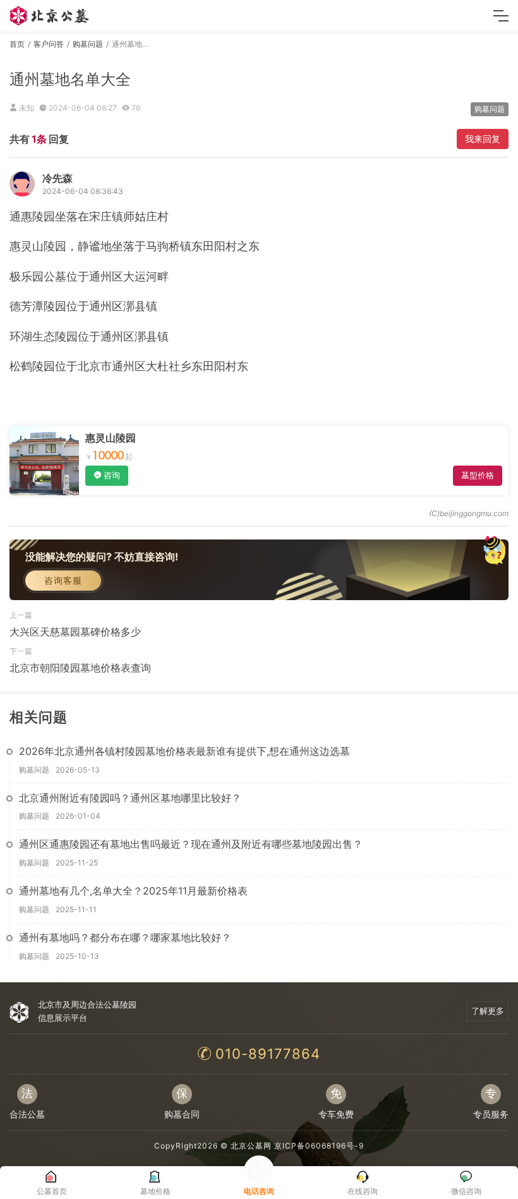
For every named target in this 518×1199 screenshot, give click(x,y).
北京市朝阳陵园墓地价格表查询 (80, 667)
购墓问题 (88, 44)
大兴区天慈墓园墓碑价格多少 (75, 631)
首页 (17, 44)
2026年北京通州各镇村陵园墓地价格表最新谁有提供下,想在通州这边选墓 (184, 751)
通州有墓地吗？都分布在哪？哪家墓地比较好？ (125, 937)
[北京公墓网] (49, 15)
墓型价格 (477, 475)
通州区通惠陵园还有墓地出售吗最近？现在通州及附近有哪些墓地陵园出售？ (191, 844)
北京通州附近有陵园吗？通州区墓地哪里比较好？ (130, 798)
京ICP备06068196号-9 (319, 1145)
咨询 (112, 475)
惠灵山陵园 (110, 437)
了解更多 (487, 1011)
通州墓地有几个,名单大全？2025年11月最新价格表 (133, 890)
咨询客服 (63, 580)
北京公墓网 (251, 1145)
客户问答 (48, 44)
